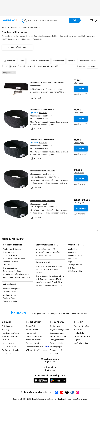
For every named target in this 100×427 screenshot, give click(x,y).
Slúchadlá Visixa (9, 298)
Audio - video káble (10, 255)
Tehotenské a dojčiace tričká (14, 258)
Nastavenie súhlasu (33, 340)
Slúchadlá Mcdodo (10, 301)
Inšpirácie (77, 340)
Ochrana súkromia (33, 343)
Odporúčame (74, 244)
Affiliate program (56, 347)
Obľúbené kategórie (12, 244)
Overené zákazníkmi (81, 326)
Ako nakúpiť (30, 326)
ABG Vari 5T (40, 273)
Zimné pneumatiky (75, 265)
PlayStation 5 (73, 258)
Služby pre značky (57, 340)
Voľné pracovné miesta (10, 336)
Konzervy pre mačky (10, 262)
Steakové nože (8, 265)
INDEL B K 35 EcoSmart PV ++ (47, 270)
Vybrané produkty (44, 262)
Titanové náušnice (10, 268)
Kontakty (5, 329)
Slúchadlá (37, 28)
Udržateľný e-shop (81, 343)
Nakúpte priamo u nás (34, 336)
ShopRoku (78, 329)
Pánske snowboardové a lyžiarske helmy (17, 277)
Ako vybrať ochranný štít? (45, 249)
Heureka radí (31, 333)
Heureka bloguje (8, 343)
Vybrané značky (10, 284)
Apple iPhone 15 (74, 249)
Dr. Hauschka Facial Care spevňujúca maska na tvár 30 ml (50, 266)
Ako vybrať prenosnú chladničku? (48, 252)
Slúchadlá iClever (9, 295)
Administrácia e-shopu (58, 326)
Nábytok (71, 268)
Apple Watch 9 (73, 252)
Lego (70, 262)
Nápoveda (54, 353)
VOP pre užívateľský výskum (36, 350)
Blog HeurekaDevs (9, 347)
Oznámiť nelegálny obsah (11, 350)
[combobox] (46, 20)
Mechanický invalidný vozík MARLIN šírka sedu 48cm (50, 285)
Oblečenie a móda (75, 271)
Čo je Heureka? (7, 326)
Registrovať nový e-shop (59, 329)
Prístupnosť (6, 353)
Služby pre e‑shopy (57, 333)
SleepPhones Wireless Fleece (42, 109)
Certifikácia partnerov (82, 336)
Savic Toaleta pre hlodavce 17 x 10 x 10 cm (50, 279)
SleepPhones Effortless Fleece (42, 201)
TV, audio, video (26, 28)
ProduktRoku (79, 333)
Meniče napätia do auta (12, 249)
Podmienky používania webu (76, 399)
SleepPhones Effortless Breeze (42, 171)
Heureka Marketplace (58, 336)
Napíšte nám (50, 362)
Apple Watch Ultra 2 (75, 255)
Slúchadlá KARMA (9, 292)
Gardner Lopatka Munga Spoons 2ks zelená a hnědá (50, 276)
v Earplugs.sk (79, 83)
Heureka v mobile (32, 329)
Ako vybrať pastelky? (43, 255)
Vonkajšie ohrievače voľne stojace (16, 274)
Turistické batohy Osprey (12, 271)
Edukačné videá (56, 350)
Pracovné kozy (8, 252)
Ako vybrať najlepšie (45, 244)
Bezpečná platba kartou (35, 347)
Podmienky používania (10, 333)
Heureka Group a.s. (38, 399)
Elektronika (14, 28)
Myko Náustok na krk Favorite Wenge (50, 282)
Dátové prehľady (56, 343)
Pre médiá (6, 340)
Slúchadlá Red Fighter (11, 289)
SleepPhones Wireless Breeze (42, 139)
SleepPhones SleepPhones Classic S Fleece (47, 82)
